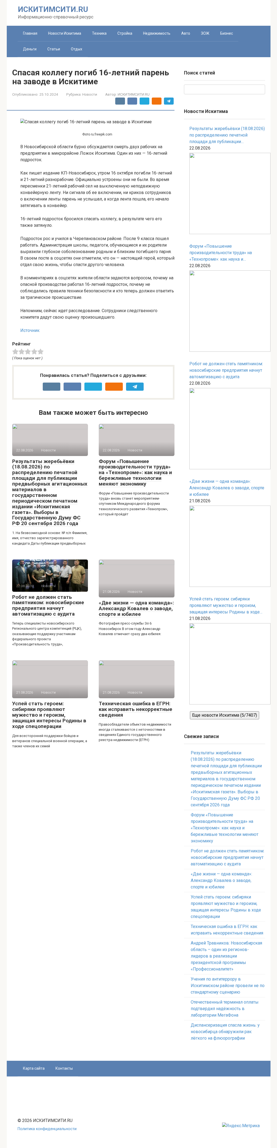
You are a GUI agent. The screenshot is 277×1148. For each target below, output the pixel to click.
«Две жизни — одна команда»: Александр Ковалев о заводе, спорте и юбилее (136, 608)
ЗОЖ (205, 33)
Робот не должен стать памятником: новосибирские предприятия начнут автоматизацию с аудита (48, 605)
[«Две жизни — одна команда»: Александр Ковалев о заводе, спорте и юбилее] (227, 547)
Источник (29, 330)
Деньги (30, 49)
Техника (99, 33)
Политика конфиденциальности (47, 1129)
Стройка (124, 33)
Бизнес (226, 33)
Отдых (76, 49)
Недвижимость (156, 33)
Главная (30, 33)
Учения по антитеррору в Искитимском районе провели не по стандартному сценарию (228, 985)
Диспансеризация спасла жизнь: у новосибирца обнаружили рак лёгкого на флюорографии (225, 1032)
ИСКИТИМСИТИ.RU (53, 9)
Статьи (53, 49)
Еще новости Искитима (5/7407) (224, 715)
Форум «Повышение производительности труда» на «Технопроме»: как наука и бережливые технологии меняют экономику (135, 472)
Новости (89, 94)
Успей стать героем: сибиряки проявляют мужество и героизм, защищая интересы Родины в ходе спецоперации (49, 714)
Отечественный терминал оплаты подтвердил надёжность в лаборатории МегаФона (225, 1009)
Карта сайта (34, 1068)
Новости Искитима (64, 33)
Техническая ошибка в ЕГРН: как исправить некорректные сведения (135, 709)
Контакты (64, 1068)
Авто (185, 33)
